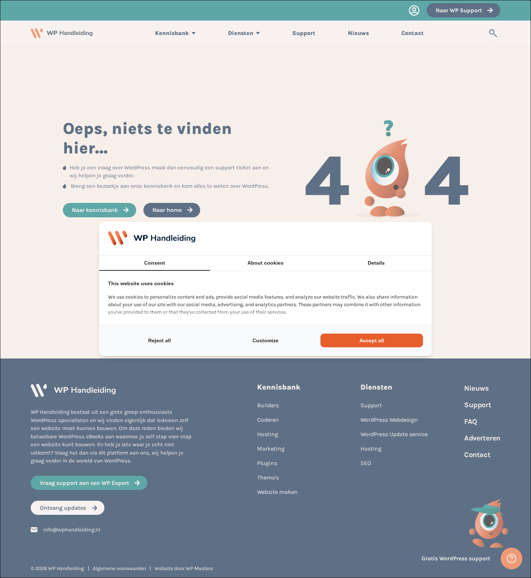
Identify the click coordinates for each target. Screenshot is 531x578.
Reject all (159, 340)
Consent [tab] (154, 263)
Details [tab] (376, 263)
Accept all (371, 340)
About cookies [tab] (265, 263)
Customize (265, 340)
